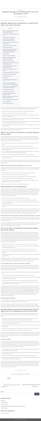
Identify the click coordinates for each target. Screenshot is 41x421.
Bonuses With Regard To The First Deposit (10, 72)
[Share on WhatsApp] (16, 370)
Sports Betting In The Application (9, 37)
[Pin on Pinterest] (23, 370)
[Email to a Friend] (21, 370)
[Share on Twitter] (19, 370)
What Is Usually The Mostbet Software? (10, 99)
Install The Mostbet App (7, 75)
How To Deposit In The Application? (9, 74)
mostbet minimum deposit (29, 290)
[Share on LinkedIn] (25, 370)
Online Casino (5, 77)
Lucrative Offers (6, 53)
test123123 (3, 400)
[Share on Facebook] (17, 370)
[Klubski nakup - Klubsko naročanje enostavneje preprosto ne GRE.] (20, 4)
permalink (28, 374)
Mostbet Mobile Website (7, 47)
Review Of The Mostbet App (8, 60)
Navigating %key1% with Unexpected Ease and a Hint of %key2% (13, 406)
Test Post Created (4, 402)
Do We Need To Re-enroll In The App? (10, 45)
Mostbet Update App (7, 101)
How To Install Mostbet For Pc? (9, 91)
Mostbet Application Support (8, 89)
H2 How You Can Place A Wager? (9, 55)
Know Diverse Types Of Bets (8, 103)
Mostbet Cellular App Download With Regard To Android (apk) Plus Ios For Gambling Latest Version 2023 (10, 50)
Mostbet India (21, 10)
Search (2, 391)
